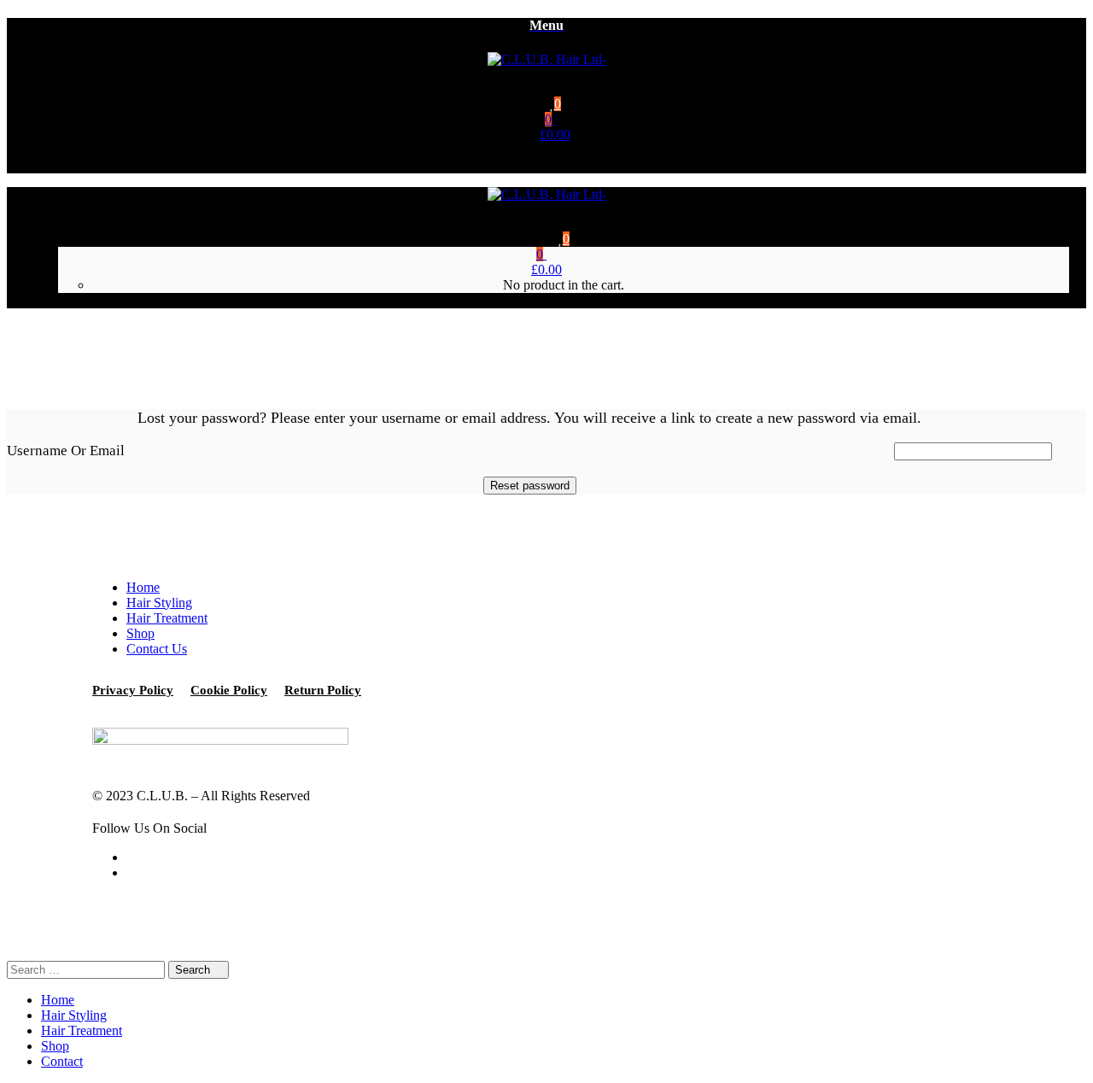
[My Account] (555, 165)
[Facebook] (131, 857)
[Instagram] (131, 872)
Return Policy (322, 690)
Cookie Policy (228, 690)
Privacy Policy (132, 690)
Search (194, 969)
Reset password (530, 485)
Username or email (66, 450)
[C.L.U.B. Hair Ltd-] (547, 59)
